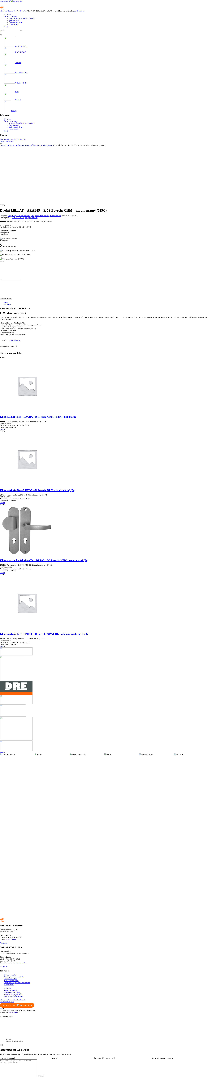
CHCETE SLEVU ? (9, 1005)
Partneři (2, 752)
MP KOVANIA (14, 340)
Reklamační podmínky (12, 992)
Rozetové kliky (31, 145)
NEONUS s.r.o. (14, 1012)
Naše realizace (14, 20)
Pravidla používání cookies (13, 996)
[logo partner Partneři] (16, 655)
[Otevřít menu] (1, 34)
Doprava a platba (10, 975)
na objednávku (79, 11)
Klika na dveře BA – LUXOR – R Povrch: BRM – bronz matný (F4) (37, 490)
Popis (6, 302)
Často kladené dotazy (16, 22)
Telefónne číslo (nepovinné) (105, 1058)
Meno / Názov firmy (7, 1058)
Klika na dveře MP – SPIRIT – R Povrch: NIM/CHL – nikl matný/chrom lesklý (44, 634)
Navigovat (3, 943)
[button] (2, 429)
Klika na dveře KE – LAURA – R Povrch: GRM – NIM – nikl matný (38, 416)
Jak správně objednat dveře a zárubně (21, 18)
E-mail (54, 1058)
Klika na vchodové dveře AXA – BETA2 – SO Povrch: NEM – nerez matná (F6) (44, 560)
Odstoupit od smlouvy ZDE (13, 977)
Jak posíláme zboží (10, 979)
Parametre (7, 304)
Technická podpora (10, 16)
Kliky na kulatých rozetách (46, 145)
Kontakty (7, 15)
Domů (2, 145)
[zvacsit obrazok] (25, 147)
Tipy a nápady (13, 24)
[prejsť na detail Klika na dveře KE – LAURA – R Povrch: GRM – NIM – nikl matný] (27, 412)
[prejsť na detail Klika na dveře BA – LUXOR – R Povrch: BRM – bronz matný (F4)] (27, 486)
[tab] (106, 303)
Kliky (6, 145)
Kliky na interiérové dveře (17, 145)
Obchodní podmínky (11, 990)
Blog (6, 26)
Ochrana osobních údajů (12, 994)
